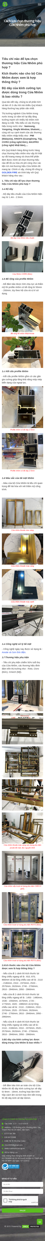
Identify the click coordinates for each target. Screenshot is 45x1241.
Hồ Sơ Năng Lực (11, 1152)
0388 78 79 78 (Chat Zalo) (14, 1141)
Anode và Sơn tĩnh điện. (14, 652)
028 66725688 (10, 1137)
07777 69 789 (9, 1133)
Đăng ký (22, 1210)
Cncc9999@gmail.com (13, 1145)
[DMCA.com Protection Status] (31, 1226)
